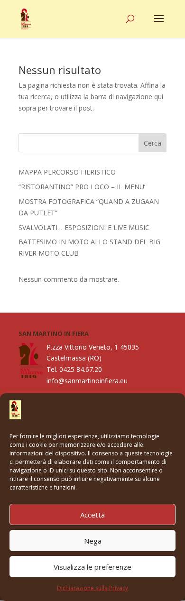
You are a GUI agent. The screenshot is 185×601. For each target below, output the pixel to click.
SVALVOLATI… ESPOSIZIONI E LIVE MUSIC (83, 227)
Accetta (92, 514)
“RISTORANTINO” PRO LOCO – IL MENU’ (81, 186)
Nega (93, 541)
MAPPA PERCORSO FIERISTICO (67, 171)
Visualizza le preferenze (92, 567)
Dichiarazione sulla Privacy (92, 588)
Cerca (152, 143)
